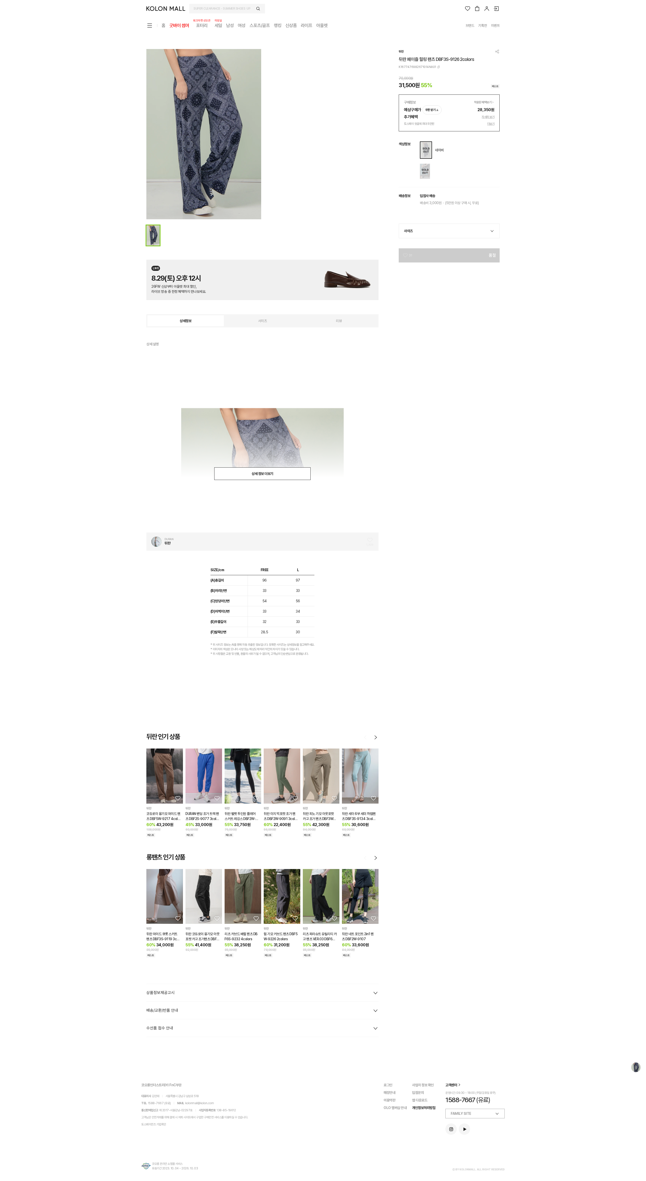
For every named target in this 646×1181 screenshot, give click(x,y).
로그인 (388, 1085)
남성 (230, 25)
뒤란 (401, 51)
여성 (241, 25)
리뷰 (339, 321)
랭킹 (277, 25)
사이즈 (262, 321)
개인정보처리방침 (423, 1108)
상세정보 (185, 321)
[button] (177, 798)
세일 (218, 25)
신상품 (291, 25)
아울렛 (322, 25)
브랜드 (470, 25)
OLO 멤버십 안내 (395, 1108)
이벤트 (495, 25)
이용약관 (389, 1100)
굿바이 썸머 (179, 25)
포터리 (201, 25)
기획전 (482, 25)
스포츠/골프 (260, 25)
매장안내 (389, 1093)
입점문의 (418, 1093)
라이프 (306, 25)
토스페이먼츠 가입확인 (153, 1124)
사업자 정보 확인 (423, 1085)
